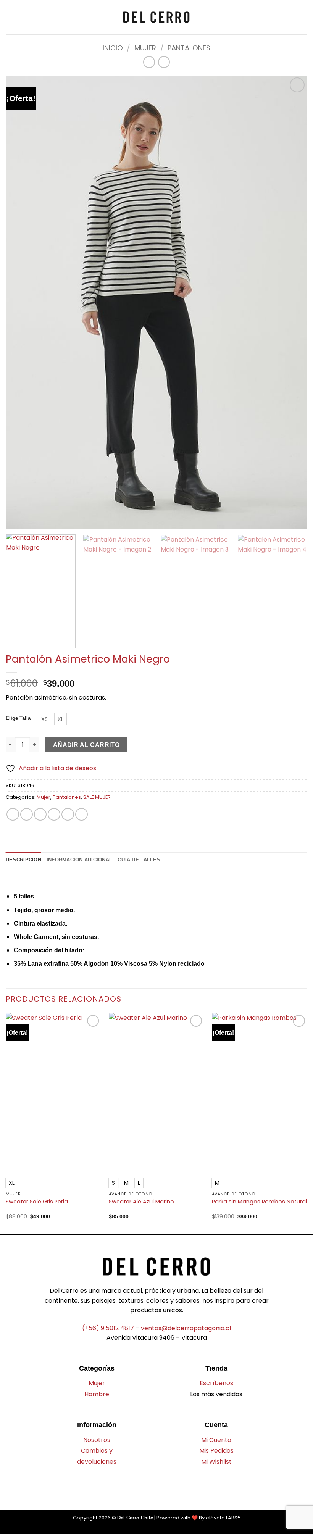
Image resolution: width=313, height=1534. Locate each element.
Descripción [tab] (23, 860)
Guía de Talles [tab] (139, 860)
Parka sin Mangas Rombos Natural (259, 1201)
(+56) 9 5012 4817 (108, 1328)
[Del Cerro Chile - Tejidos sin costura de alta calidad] (156, 17)
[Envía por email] (54, 814)
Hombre (96, 1394)
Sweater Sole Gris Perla (37, 1201)
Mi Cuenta (216, 1440)
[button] (10, 17)
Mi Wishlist (216, 1461)
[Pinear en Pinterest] (67, 814)
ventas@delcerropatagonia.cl (186, 1328)
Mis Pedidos (216, 1450)
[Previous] (6, 1123)
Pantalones (189, 48)
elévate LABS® (223, 1517)
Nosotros (96, 1440)
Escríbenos (216, 1383)
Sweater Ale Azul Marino (141, 1201)
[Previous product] (164, 62)
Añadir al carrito (86, 745)
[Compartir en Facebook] (26, 814)
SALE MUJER (97, 797)
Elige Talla (18, 718)
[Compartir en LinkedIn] (81, 814)
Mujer (145, 48)
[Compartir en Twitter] (40, 814)
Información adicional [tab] (79, 860)
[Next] (295, 591)
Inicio (113, 48)
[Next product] (149, 62)
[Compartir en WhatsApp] (12, 814)
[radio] (44, 719)
